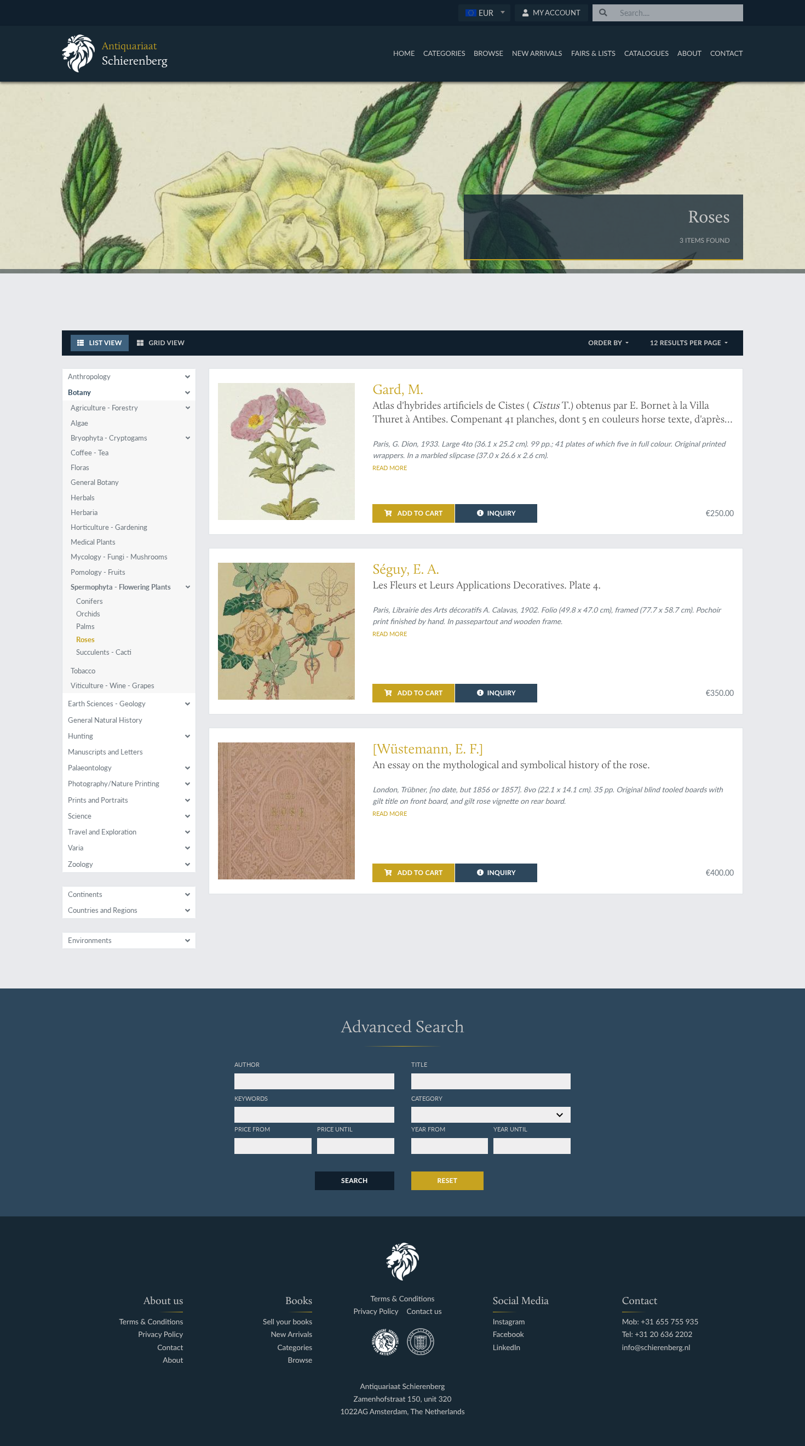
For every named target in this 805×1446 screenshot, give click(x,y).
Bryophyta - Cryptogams (109, 438)
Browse (488, 53)
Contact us (424, 1311)
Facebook (508, 1334)
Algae (79, 423)
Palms (85, 626)
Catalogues (646, 53)
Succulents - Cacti (103, 652)
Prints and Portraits (98, 800)
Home (404, 53)
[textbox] (484, 12)
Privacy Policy (160, 1334)
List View (105, 342)
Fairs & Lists (593, 53)
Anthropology (89, 376)
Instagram (509, 1322)
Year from (428, 1128)
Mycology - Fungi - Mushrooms (119, 557)
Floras (80, 467)
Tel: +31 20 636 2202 (657, 1334)
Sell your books (287, 1322)
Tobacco (83, 671)
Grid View (166, 342)
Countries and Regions (102, 910)
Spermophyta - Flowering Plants (121, 587)
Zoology (80, 864)
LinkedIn (506, 1347)
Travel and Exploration (102, 832)
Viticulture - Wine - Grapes (112, 685)
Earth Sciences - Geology (107, 703)
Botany (79, 392)
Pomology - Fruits (98, 572)
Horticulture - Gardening (109, 527)
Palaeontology (90, 768)
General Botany (95, 482)
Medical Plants (93, 542)
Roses (85, 639)
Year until (510, 1128)
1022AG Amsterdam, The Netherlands (402, 1412)
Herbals (83, 497)
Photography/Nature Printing (113, 783)
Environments (90, 940)
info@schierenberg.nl (656, 1347)
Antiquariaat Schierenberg (402, 1386)
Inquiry (501, 513)
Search (354, 1180)
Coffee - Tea (89, 453)
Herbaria (84, 512)
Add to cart (419, 513)
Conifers (89, 601)
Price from (252, 1128)
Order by (606, 342)
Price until (335, 1128)
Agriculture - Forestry (104, 408)
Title (419, 1064)
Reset (448, 1180)
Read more (389, 467)
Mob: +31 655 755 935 (660, 1322)
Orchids (88, 614)
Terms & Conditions (151, 1322)
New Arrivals (537, 53)
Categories (444, 53)
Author (247, 1064)
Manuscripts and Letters (105, 752)
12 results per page (686, 342)
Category (426, 1098)
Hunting (80, 736)
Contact (726, 53)
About (689, 53)
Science (79, 816)
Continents (85, 894)
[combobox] (484, 12)
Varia (75, 848)
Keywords (251, 1098)
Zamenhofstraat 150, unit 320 (403, 1399)
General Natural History (105, 720)
